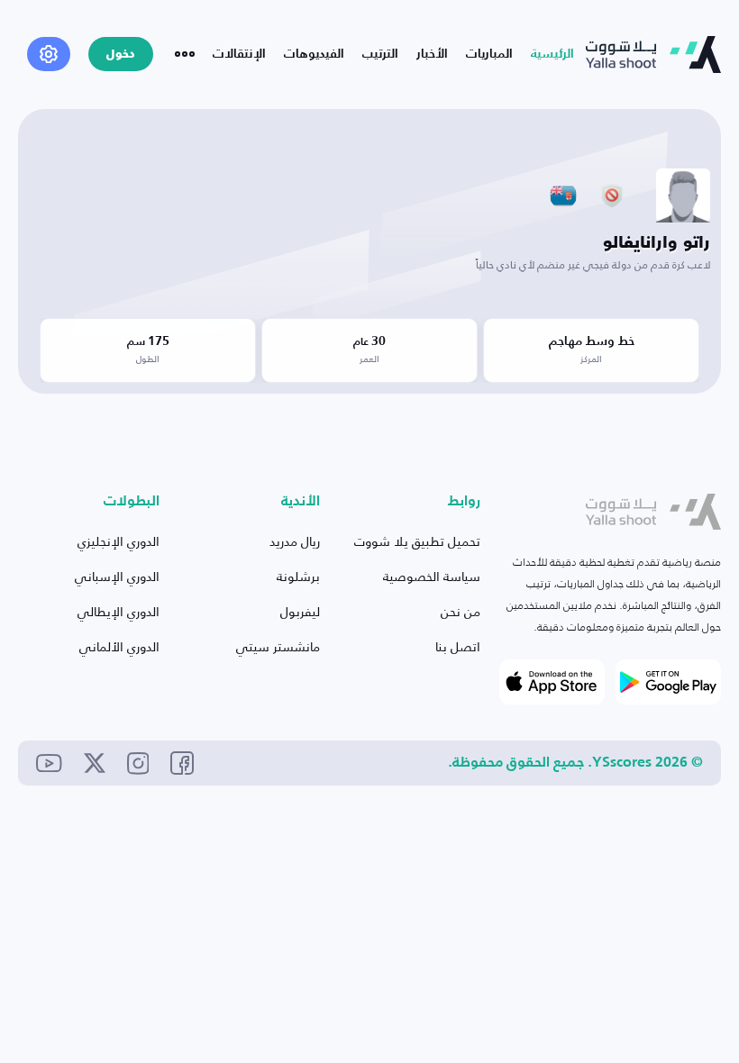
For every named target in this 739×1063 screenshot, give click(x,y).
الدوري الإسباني (117, 576)
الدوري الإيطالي (119, 611)
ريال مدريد (294, 541)
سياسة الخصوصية (431, 576)
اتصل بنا (457, 646)
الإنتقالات (239, 54)
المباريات (489, 54)
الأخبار (432, 54)
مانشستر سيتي (278, 646)
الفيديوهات (314, 54)
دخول (120, 54)
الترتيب (380, 54)
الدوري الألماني (119, 646)
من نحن (460, 611)
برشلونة (298, 576)
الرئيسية (552, 54)
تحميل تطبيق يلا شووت (417, 541)
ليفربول (300, 611)
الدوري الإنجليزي (119, 541)
